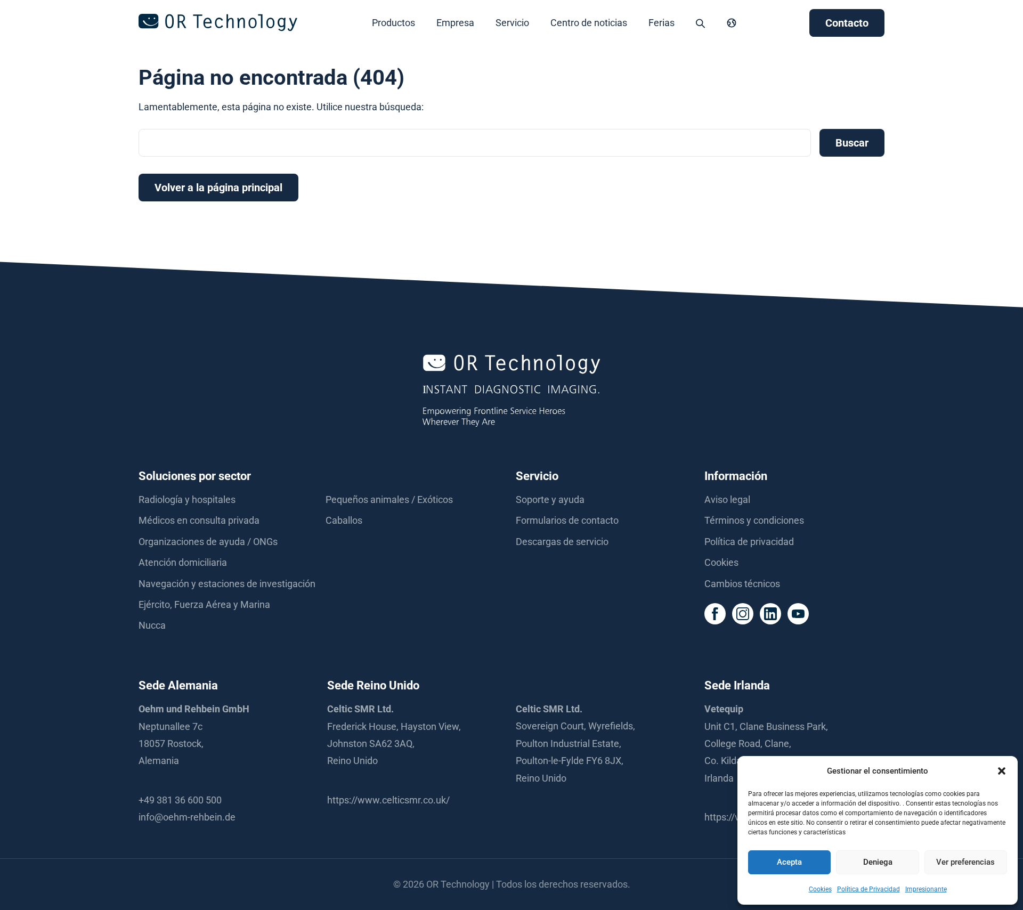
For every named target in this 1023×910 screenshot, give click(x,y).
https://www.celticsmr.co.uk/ (388, 800)
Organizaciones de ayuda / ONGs (208, 541)
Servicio (512, 22)
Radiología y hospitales (187, 499)
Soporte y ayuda (550, 499)
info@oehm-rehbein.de (187, 817)
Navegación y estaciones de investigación (227, 583)
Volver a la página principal (218, 187)
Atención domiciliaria (183, 562)
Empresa (455, 22)
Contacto (846, 23)
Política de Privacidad (868, 889)
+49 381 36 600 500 (180, 800)
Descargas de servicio (562, 541)
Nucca (152, 625)
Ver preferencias (965, 862)
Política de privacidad (749, 541)
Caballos (344, 520)
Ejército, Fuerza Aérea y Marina (204, 604)
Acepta (789, 862)
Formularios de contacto (567, 520)
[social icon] (715, 613)
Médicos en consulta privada (199, 520)
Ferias (661, 22)
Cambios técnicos (742, 583)
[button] (1001, 771)
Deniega (877, 862)
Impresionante (926, 889)
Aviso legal (727, 499)
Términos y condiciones (754, 520)
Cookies (820, 889)
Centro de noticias (588, 22)
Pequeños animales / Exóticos (389, 499)
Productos (393, 22)
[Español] (731, 23)
